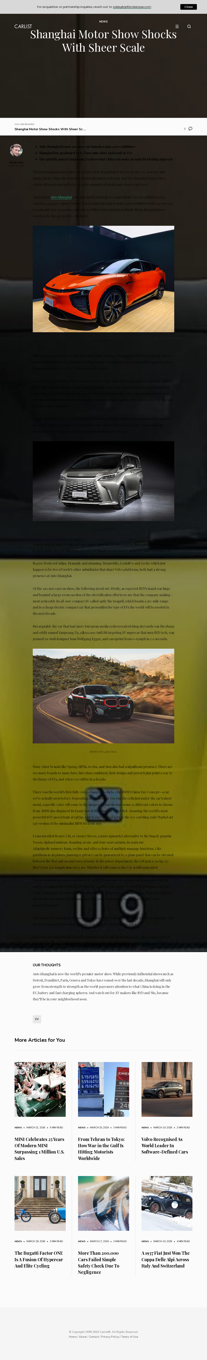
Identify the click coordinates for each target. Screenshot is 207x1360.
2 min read (181, 1127)
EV (37, 1019)
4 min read (181, 1241)
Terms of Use (129, 1337)
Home (72, 1337)
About (83, 1337)
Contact (94, 1337)
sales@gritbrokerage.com (132, 7)
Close (188, 7)
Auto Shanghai (61, 197)
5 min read (54, 1127)
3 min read (118, 1127)
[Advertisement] (104, 87)
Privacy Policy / (111, 1337)
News (18, 1127)
